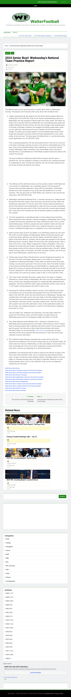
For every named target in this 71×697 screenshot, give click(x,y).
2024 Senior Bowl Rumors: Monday (15, 390)
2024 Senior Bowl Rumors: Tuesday (15, 388)
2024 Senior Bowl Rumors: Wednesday (16, 381)
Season (8, 577)
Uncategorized (10, 581)
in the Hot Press (40, 330)
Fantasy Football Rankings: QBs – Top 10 (22, 437)
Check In (15, 32)
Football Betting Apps (60, 35)
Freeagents (9, 546)
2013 (7, 643)
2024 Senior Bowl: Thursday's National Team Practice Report (23, 372)
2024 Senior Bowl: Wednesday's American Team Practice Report (24, 377)
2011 (7, 651)
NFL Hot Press (10, 566)
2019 (7, 620)
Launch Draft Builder (35, 672)
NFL (12, 53)
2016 (7, 632)
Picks (7, 573)
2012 (7, 647)
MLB (7, 554)
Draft (8, 53)
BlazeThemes (50, 693)
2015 (7, 635)
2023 (7, 605)
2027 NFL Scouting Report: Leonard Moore (22, 480)
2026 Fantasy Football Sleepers (47, 2)
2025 (7, 597)
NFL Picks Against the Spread (42, 35)
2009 (7, 658)
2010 (7, 654)
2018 (7, 624)
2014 (7, 639)
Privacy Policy (59, 693)
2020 (7, 616)
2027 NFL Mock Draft (25, 35)
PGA (7, 569)
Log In (35, 5)
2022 (7, 608)
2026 (7, 593)
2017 (7, 628)
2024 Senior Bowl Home (12, 368)
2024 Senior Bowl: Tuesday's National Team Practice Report (23, 386)
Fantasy (8, 543)
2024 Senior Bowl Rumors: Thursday (16, 375)
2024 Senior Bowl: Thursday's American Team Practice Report (23, 370)
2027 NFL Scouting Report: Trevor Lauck (21, 458)
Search (62, 496)
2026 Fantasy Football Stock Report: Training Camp (26, 424)
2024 (7, 601)
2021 (7, 612)
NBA (7, 558)
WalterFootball (44, 21)
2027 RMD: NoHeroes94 (10, 677)
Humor (8, 550)
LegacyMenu (7, 32)
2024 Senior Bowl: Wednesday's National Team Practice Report (24, 379)
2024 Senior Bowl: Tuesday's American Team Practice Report (23, 383)
